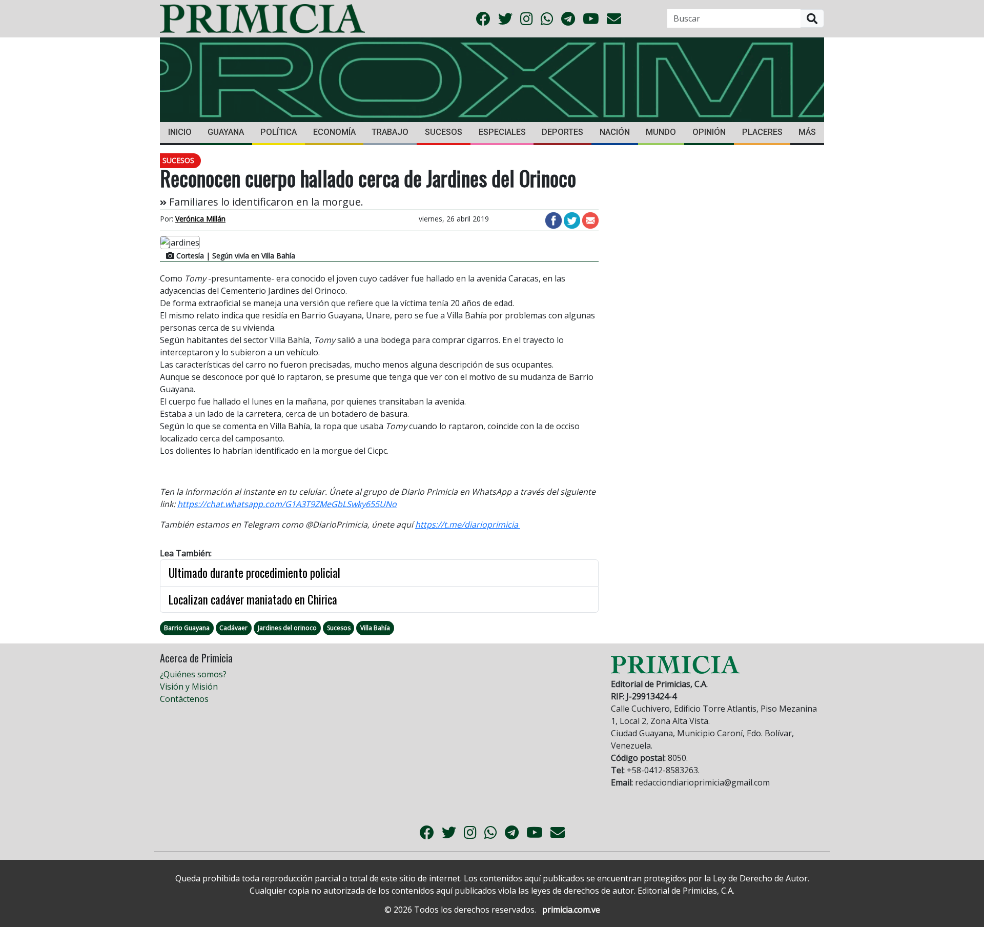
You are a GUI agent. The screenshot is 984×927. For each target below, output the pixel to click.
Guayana (226, 132)
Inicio (180, 132)
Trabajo (390, 132)
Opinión (709, 132)
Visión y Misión (189, 686)
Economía (334, 132)
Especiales (502, 132)
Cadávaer (233, 627)
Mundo (661, 132)
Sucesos (443, 132)
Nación (615, 132)
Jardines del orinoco (287, 627)
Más (807, 132)
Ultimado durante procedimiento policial (254, 572)
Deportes (562, 132)
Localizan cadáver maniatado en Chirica (253, 599)
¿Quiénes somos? (193, 674)
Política (278, 132)
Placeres (762, 132)
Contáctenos (184, 698)
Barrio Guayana (187, 627)
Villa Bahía (375, 627)
